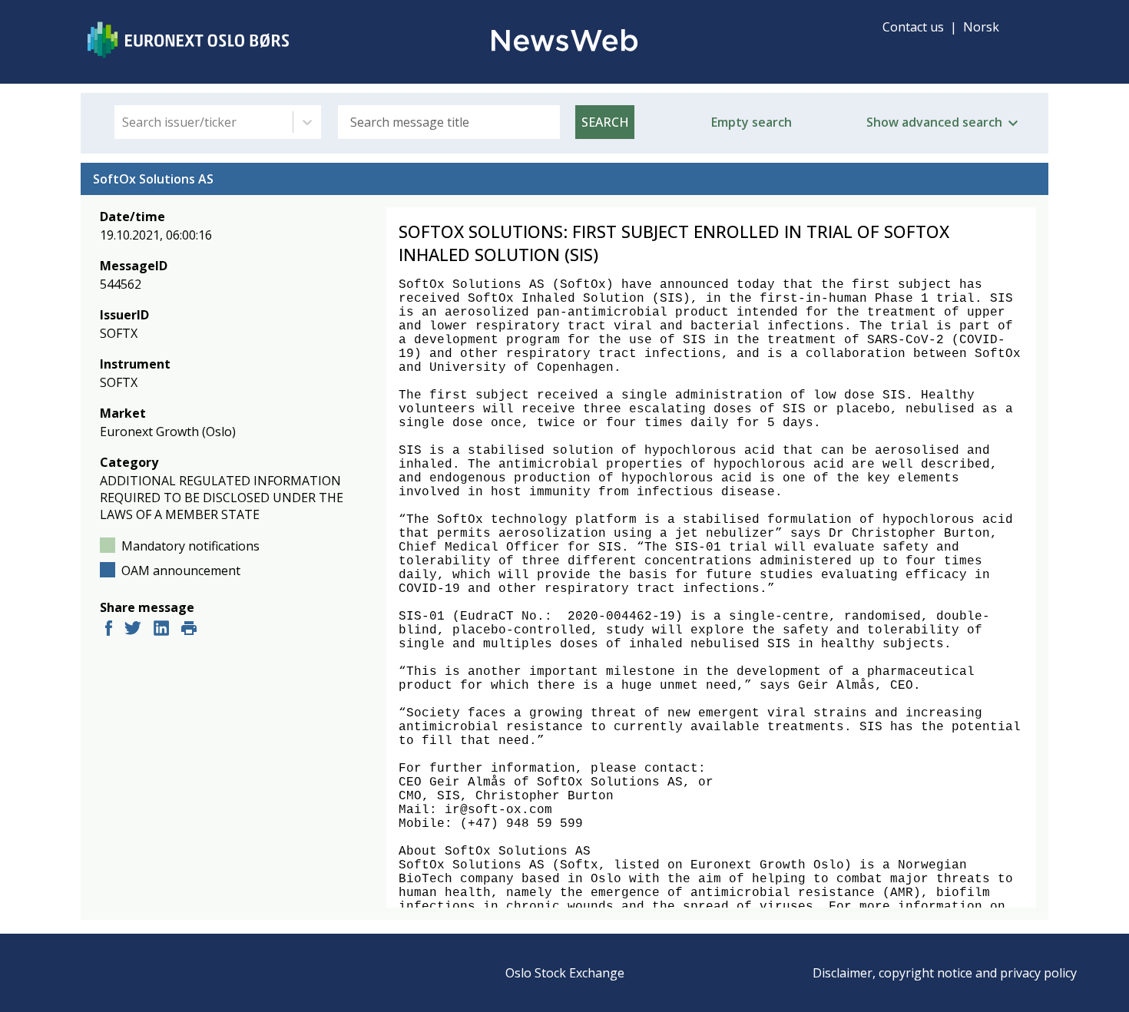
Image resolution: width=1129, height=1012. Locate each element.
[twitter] (132, 630)
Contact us (913, 26)
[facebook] (108, 630)
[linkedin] (161, 630)
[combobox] (123, 122)
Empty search (751, 122)
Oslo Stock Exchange (564, 972)
